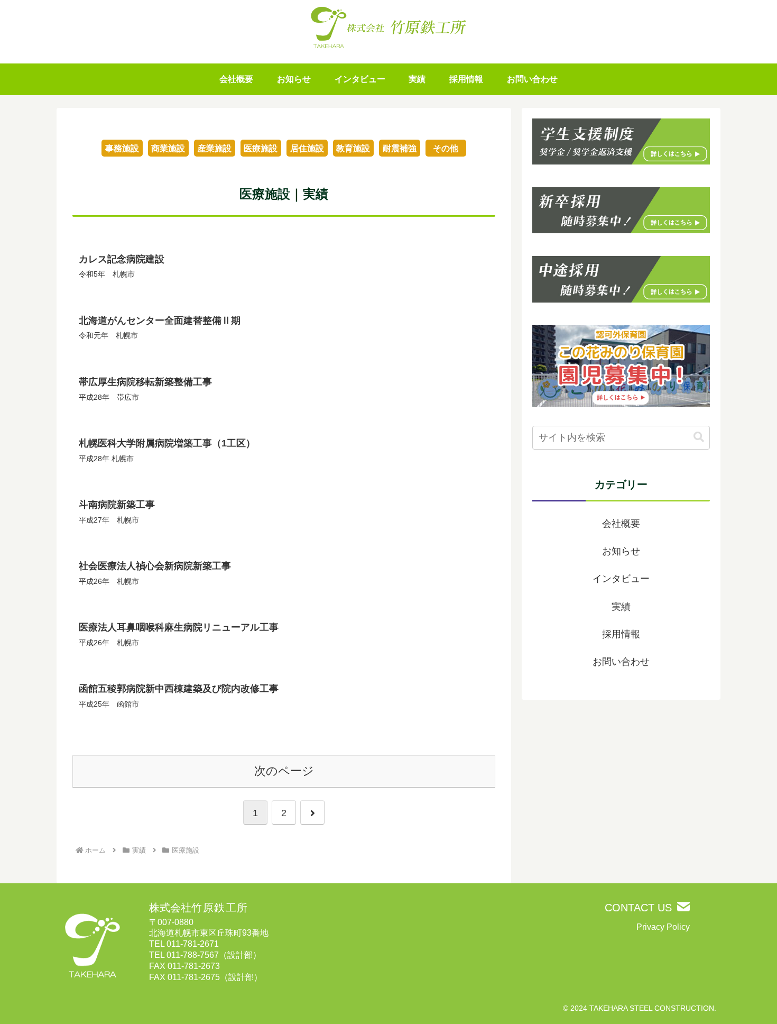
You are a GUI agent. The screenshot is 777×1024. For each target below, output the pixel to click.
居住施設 (307, 148)
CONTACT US (638, 907)
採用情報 (621, 634)
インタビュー (621, 578)
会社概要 (621, 523)
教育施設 (353, 148)
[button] (698, 437)
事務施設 (122, 148)
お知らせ (621, 551)
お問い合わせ (621, 661)
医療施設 (261, 148)
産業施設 (215, 148)
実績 (621, 606)
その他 (445, 148)
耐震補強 (400, 148)
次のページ (284, 771)
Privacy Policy (663, 926)
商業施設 (168, 148)
